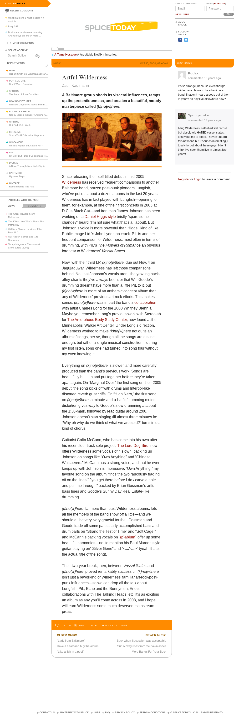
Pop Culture (17, 80)
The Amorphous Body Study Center (97, 320)
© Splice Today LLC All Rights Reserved (196, 712)
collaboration (145, 302)
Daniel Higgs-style (100, 217)
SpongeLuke (198, 115)
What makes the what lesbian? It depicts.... (26, 19)
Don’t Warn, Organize (21, 84)
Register (183, 179)
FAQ (107, 712)
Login (197, 179)
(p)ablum (127, 537)
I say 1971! (14, 26)
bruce (21, 3)
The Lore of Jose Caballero (24, 94)
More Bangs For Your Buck (149, 651)
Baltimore (15, 173)
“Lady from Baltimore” (71, 640)
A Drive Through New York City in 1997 (30, 166)
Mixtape (14, 183)
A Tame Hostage (65, 54)
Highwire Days (17, 176)
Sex (11, 152)
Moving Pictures (20, 101)
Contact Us (47, 712)
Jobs (97, 712)
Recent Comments (21, 10)
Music (12, 70)
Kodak (193, 73)
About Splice (182, 23)
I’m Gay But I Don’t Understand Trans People (34, 156)
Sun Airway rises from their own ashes (141, 646)
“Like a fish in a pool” (70, 651)
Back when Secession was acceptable (141, 640)
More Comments (23, 43)
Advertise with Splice (74, 712)
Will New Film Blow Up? (31, 104)
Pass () (216, 3)
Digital (13, 162)
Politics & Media (19, 111)
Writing (14, 121)
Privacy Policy (125, 712)
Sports (14, 91)
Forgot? (219, 3)
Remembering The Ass (21, 186)
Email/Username (186, 3)
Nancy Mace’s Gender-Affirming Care (29, 115)
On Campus (16, 142)
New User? (182, 14)
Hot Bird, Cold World (20, 125)
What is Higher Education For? (26, 145)
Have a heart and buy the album (77, 646)
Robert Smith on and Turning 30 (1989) (38, 73)
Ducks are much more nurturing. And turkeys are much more (25, 34)
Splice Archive (18, 50)
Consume (15, 132)
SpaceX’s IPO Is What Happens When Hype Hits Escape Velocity (45, 135)
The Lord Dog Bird (132, 446)
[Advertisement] (212, 38)
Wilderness (71, 182)
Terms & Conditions (152, 712)
